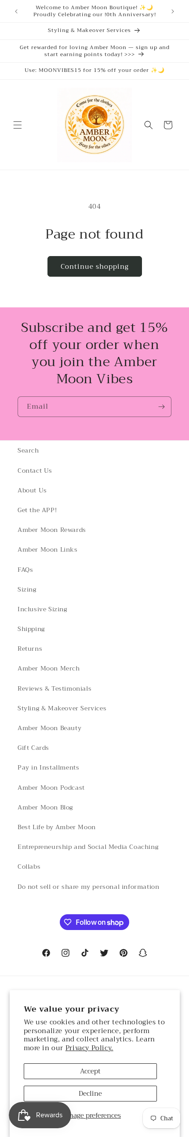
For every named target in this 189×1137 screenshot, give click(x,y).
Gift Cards (33, 747)
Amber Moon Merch (49, 668)
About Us (32, 490)
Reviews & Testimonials (54, 688)
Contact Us (35, 470)
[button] (17, 125)
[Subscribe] (161, 406)
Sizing (27, 589)
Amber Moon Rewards (52, 529)
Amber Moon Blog (45, 807)
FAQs (25, 569)
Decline (90, 1093)
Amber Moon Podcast (51, 787)
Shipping (31, 629)
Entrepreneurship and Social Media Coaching (88, 846)
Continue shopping (95, 266)
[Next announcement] (172, 11)
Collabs (29, 866)
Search (28, 450)
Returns (30, 648)
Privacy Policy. (89, 1048)
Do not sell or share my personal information (88, 886)
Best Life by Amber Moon (57, 827)
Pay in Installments (48, 767)
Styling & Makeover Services (62, 708)
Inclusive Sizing (42, 609)
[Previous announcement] (16, 11)
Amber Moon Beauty (49, 728)
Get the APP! (37, 510)
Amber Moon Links (48, 549)
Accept (90, 1071)
